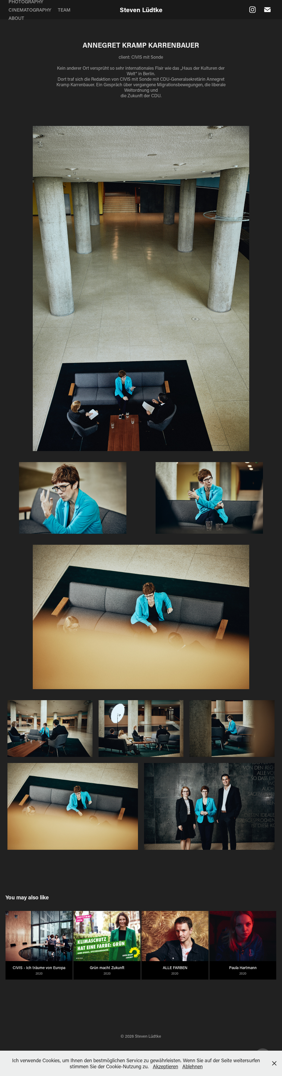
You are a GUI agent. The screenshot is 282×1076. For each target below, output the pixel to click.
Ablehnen (192, 1066)
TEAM (64, 10)
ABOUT (16, 18)
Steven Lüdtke (141, 10)
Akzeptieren (165, 1066)
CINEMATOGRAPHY (30, 10)
